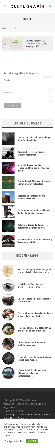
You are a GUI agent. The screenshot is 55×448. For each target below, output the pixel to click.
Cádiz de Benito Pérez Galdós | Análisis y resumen (32, 344)
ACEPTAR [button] (32, 441)
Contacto (22, 418)
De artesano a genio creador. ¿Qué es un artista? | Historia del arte (34, 271)
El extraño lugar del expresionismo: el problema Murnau (34, 358)
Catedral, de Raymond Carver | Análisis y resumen (32, 197)
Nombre (8, 92)
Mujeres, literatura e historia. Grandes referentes (32, 153)
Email (7, 80)
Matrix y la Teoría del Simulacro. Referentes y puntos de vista (33, 226)
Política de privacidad (30, 414)
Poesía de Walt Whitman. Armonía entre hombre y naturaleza (34, 182)
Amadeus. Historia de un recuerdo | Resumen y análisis (35, 241)
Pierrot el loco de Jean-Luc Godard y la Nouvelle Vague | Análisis (35, 315)
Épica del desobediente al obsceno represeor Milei (34, 300)
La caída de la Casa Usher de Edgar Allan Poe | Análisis (34, 139)
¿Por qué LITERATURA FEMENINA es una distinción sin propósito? (34, 329)
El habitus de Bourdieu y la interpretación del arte (30, 285)
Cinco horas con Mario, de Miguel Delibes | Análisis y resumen (34, 212)
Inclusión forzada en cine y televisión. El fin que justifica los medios (33, 167)
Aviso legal (11, 414)
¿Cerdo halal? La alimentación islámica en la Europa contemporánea (32, 373)
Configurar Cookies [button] (14, 441)
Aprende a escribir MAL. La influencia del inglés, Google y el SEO (36, 43)
